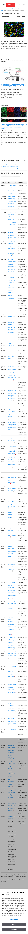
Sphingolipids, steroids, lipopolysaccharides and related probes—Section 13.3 (12, 369)
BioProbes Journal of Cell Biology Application (11, 345)
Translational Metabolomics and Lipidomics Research (14, 168)
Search (17, 177)
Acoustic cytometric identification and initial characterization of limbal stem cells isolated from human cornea (12, 671)
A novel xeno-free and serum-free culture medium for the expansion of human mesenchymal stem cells (12, 478)
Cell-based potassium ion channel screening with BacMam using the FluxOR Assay (12, 503)
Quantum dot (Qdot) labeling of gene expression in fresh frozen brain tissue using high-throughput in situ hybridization (12, 395)
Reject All (14, 924)
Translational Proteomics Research (10, 166)
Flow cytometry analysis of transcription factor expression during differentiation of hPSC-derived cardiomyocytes (12, 327)
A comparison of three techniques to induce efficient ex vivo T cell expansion (12, 605)
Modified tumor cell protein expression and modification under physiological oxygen (12, 426)
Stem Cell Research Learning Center (10, 164)
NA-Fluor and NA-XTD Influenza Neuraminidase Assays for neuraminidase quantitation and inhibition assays (11, 707)
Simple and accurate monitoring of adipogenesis (12, 297)
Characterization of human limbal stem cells (12, 731)
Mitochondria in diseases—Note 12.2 (11, 358)
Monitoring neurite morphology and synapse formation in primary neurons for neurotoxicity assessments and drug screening (12, 201)
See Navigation (4, 20)
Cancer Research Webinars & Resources (11, 163)
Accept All (14, 929)
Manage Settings (14, 919)
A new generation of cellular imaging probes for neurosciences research (12, 568)
